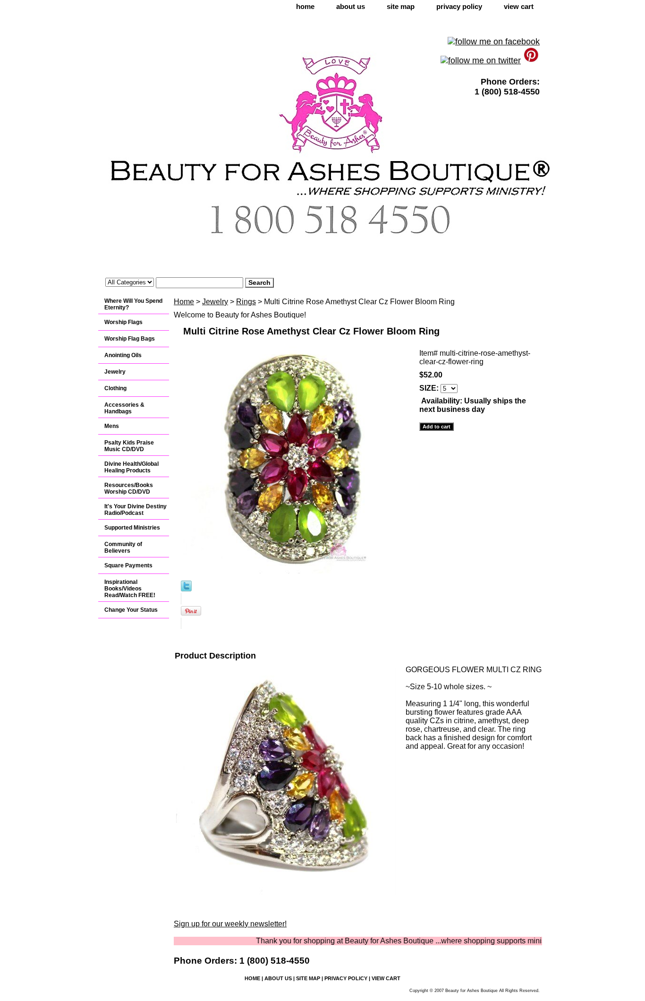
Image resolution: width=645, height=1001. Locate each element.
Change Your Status (131, 610)
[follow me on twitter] (481, 60)
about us (350, 6)
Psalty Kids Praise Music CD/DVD (129, 446)
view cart (519, 6)
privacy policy (459, 6)
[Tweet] (186, 589)
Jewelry (215, 302)
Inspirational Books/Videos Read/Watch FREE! (129, 589)
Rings (246, 302)
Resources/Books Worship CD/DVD (128, 488)
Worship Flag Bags (129, 338)
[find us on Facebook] (494, 41)
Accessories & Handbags (124, 408)
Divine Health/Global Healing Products (131, 467)
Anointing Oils (123, 355)
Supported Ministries (132, 527)
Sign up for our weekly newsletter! (230, 924)
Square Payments (128, 565)
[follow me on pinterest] (531, 60)
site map (401, 6)
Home (184, 302)
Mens (111, 426)
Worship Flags (123, 322)
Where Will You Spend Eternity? (133, 304)
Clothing (115, 388)
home (305, 6)
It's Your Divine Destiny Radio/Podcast (135, 509)
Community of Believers (123, 547)
